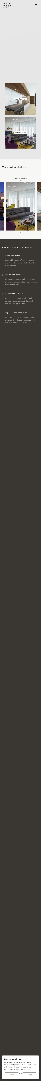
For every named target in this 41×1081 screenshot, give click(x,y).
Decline (12, 1075)
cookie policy (24, 1069)
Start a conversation (20, 64)
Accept (29, 1075)
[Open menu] (36, 5)
